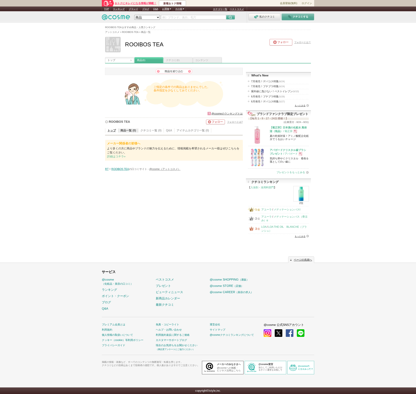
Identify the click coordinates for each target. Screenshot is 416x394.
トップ (111, 60)
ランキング (119, 9)
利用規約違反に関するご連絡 (173, 334)
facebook (289, 333)
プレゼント (163, 285)
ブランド (133, 9)
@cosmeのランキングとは (227, 113)
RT (107, 169)
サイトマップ (217, 329)
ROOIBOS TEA (119, 121)
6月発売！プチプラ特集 (268, 96)
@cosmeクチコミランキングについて (232, 334)
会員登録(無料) (288, 3)
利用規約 (107, 329)
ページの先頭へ (303, 259)
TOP (106, 9)
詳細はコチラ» (116, 156)
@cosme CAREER (231, 292)
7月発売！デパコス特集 (268, 81)
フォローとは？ (302, 42)
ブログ (145, 9)
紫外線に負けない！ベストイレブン (275, 91)
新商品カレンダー (168, 298)
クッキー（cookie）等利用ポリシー (122, 340)
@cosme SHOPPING (229, 279)
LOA (263, 226)
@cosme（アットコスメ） (164, 169)
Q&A (155, 9)
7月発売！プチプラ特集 (268, 86)
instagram (267, 333)
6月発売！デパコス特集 (268, 101)
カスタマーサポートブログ (171, 340)
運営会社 (215, 324)
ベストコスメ (237, 9)
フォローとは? (235, 122)
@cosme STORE (227, 285)
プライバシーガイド (113, 345)
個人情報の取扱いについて (117, 334)
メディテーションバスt (287, 209)
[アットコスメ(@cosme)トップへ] (116, 18)
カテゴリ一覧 (220, 9)
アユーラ (266, 209)
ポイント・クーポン (115, 296)
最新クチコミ (165, 304)
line (300, 333)
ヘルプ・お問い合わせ (169, 329)
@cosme (117, 281)
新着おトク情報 (172, 3)
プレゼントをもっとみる (290, 172)
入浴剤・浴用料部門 (262, 187)
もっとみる (300, 105)
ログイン (307, 3)
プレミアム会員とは (113, 324)
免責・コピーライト (167, 324)
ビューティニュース (169, 292)
